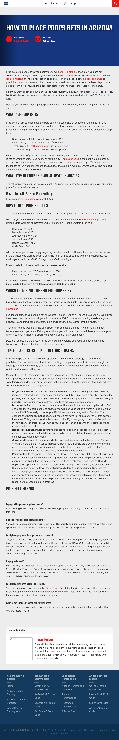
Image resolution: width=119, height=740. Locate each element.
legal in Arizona (14, 78)
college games (94, 78)
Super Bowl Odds (98, 702)
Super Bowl (72, 158)
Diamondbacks (41, 146)
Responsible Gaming (95, 730)
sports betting (67, 71)
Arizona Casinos (71, 711)
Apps (74, 3)
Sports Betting (50, 3)
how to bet (12, 308)
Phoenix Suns (89, 219)
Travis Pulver (21, 41)
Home (10, 685)
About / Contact (57, 730)
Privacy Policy (74, 730)
